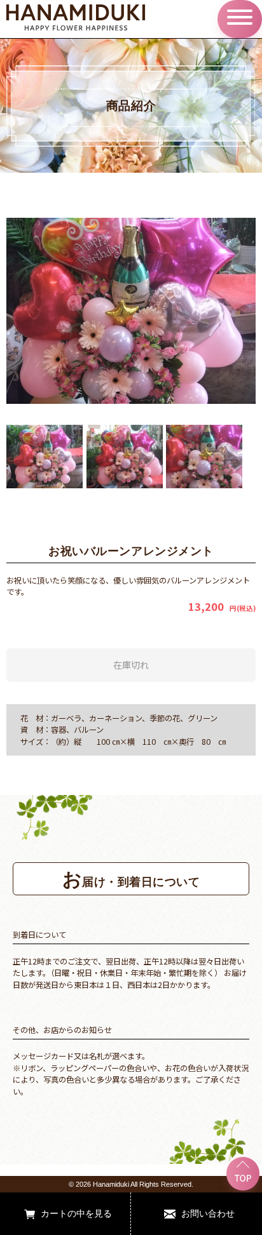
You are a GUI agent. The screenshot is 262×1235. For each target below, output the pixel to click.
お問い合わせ (208, 1213)
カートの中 (63, 1213)
